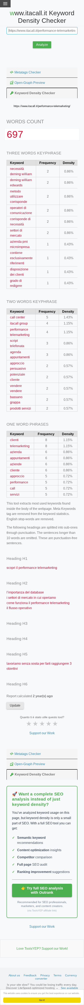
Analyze (42, 44)
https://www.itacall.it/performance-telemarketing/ (42, 106)
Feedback (30, 975)
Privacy (45, 975)
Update (15, 705)
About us (14, 975)
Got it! (42, 1000)
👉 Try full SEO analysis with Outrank (42, 890)
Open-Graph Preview (29, 82)
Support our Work (42, 733)
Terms (57, 975)
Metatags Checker (27, 72)
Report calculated (30, 696)
